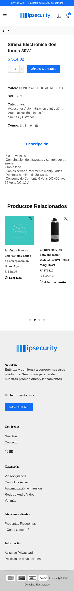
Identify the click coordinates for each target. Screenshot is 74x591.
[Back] (6, 30)
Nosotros (11, 436)
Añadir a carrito (44, 68)
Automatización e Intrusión (26, 113)
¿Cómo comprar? (17, 529)
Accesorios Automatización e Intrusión (34, 108)
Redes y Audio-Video (20, 494)
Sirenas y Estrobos (21, 117)
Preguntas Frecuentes (20, 523)
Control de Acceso (17, 482)
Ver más (10, 500)
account (59, 16)
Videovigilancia (15, 476)
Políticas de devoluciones (23, 559)
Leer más (15, 277)
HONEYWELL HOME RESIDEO (41, 88)
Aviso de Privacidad (19, 552)
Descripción (37, 144)
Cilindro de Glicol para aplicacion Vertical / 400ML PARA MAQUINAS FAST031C (54, 260)
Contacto (11, 442)
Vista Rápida (30, 219)
